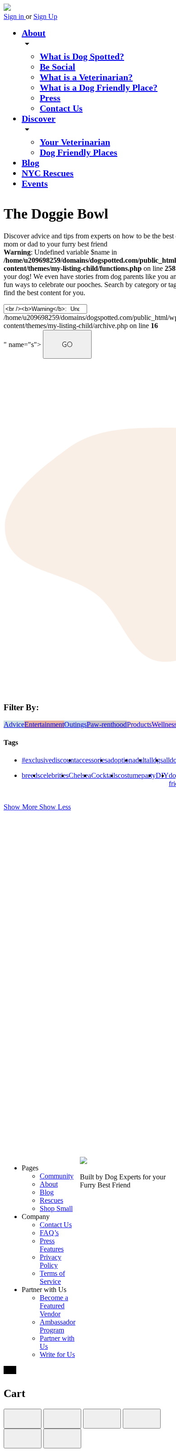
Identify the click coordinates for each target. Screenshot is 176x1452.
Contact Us (61, 108)
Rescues (51, 1200)
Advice (14, 724)
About (34, 33)
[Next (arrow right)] (62, 1438)
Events (35, 183)
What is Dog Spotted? (82, 56)
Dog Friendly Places (78, 152)
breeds (31, 775)
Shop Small (56, 1208)
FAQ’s (49, 1233)
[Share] (62, 1419)
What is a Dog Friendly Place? (98, 87)
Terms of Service (52, 1277)
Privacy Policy (50, 1261)
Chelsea (80, 775)
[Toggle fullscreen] (102, 1419)
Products (139, 724)
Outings (75, 724)
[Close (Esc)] (23, 1419)
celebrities (54, 775)
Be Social (57, 67)
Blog (30, 163)
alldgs (154, 760)
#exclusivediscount (49, 760)
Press (50, 98)
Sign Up (45, 16)
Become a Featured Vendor (54, 1306)
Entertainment (44, 724)
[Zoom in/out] (142, 1419)
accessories (91, 760)
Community (57, 1176)
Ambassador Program (57, 1326)
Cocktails (104, 775)
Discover (39, 118)
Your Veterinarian (75, 142)
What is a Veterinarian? (86, 77)
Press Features (52, 1245)
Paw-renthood (107, 724)
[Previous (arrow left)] (23, 1438)
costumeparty (137, 775)
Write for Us (57, 1354)
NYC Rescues (48, 173)
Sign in (15, 16)
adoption (119, 760)
